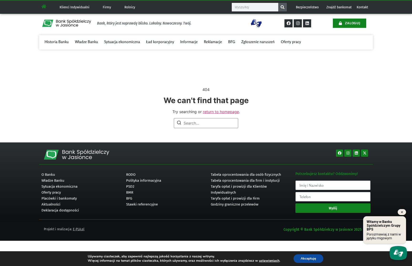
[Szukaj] (282, 7)
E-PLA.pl (78, 229)
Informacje (189, 41)
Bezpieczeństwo (307, 7)
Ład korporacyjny (160, 41)
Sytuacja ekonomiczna (122, 41)
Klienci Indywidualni (74, 7)
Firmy (107, 7)
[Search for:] (206, 123)
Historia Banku (57, 41)
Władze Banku (86, 41)
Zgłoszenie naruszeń (258, 41)
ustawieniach (269, 261)
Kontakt (362, 7)
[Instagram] (298, 23)
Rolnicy (129, 7)
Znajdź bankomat (339, 7)
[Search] (179, 123)
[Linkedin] (307, 23)
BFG (231, 41)
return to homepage (221, 111)
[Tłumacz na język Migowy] (256, 23)
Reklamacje (213, 41)
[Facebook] (288, 23)
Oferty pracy (291, 41)
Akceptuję (308, 258)
